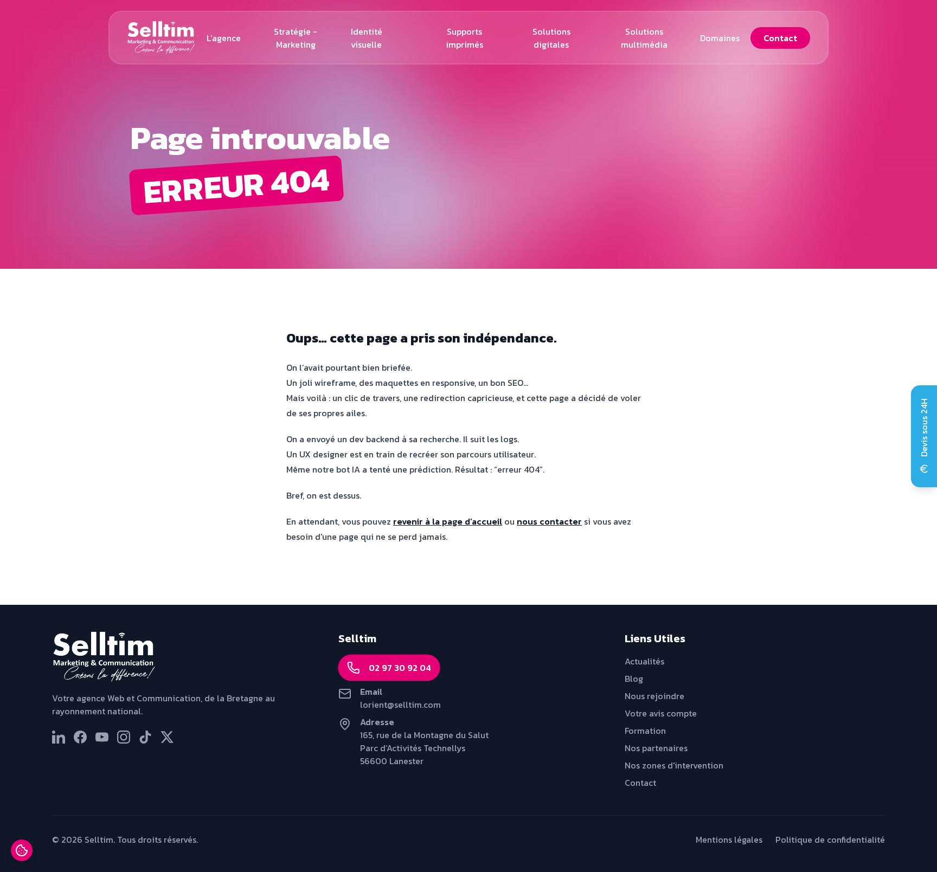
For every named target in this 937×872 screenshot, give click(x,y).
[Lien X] (167, 737)
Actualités (644, 661)
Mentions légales (729, 839)
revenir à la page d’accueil (447, 521)
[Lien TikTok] (145, 737)
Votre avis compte (661, 713)
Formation (645, 730)
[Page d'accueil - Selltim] (182, 657)
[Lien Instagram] (123, 737)
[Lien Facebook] (80, 737)
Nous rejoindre (654, 695)
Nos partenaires (656, 747)
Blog (634, 678)
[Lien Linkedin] (58, 737)
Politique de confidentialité (830, 839)
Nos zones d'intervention (674, 765)
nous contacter (549, 521)
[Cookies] (22, 850)
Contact (640, 782)
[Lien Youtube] (101, 737)
